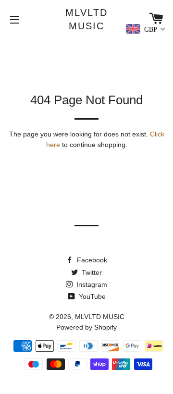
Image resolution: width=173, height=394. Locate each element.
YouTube (91, 296)
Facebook (91, 260)
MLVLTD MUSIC (86, 19)
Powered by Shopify (86, 327)
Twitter (91, 272)
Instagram (90, 284)
